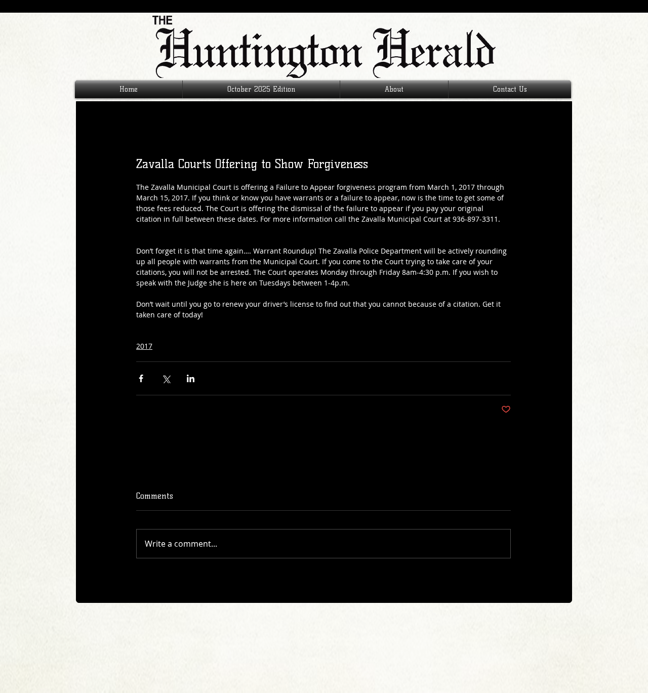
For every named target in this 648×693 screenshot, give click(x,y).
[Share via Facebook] (141, 378)
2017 (144, 346)
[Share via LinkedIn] (190, 378)
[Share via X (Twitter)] (166, 378)
